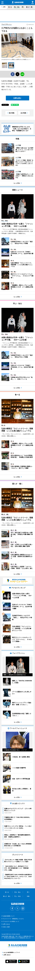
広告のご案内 (6, 927)
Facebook (12, 908)
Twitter (17, 908)
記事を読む (17, 98)
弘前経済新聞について (8, 916)
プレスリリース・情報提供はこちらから (13, 918)
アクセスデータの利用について (11, 921)
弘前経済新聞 (17, 2)
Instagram (23, 908)
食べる (10, 7)
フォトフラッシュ (6, 24)
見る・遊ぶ (17, 7)
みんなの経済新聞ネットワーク (17, 945)
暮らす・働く (29, 7)
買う (23, 7)
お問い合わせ (6, 924)
